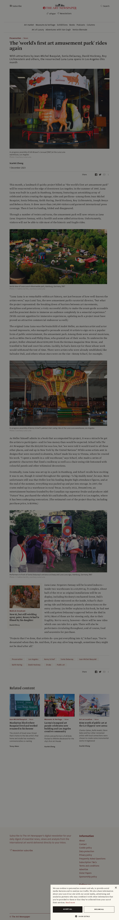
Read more (70, 902)
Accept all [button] (67, 909)
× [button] (116, 888)
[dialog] (85, 902)
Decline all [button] (99, 909)
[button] (83, 916)
